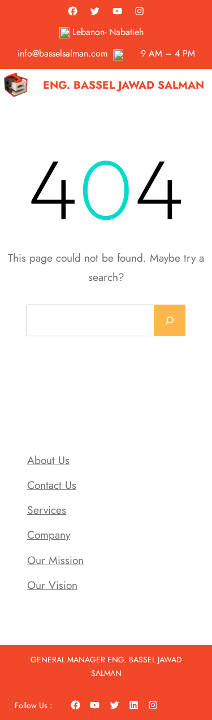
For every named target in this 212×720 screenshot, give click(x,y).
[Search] (169, 320)
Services (46, 510)
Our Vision (52, 585)
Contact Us (51, 485)
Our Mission (55, 560)
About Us (48, 460)
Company (48, 535)
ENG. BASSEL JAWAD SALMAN (123, 85)
